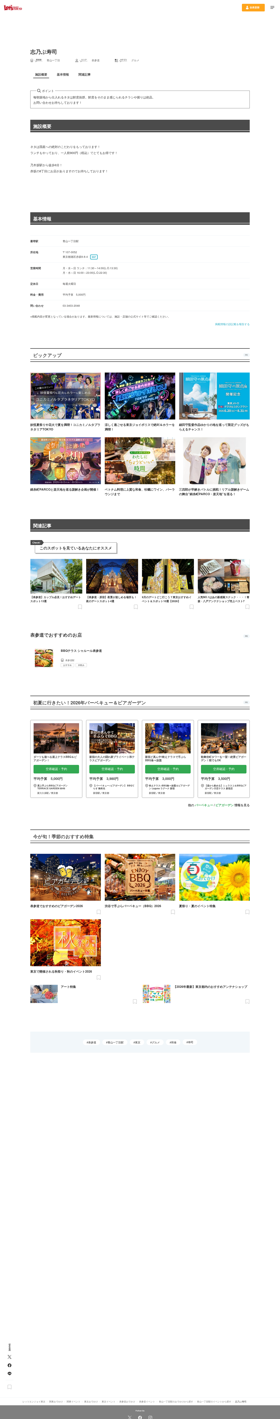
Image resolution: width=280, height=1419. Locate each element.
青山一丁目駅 (116, 1042)
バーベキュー (204, 805)
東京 (137, 1042)
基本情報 (42, 218)
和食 (174, 1042)
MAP (94, 257)
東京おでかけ (91, 1401)
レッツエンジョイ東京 (33, 1401)
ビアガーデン (224, 805)
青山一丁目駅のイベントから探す (214, 1401)
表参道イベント (147, 1401)
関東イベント (73, 1401)
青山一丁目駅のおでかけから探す (176, 1401)
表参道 (92, 1042)
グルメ (156, 1042)
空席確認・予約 (56, 769)
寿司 (190, 1042)
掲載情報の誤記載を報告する (232, 324)
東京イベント (108, 1401)
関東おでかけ (56, 1401)
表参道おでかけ (127, 1401)
